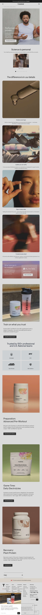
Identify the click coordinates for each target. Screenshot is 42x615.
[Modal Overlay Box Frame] (10, 604)
